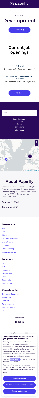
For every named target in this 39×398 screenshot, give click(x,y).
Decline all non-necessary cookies (19, 385)
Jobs (4, 232)
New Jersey (7, 273)
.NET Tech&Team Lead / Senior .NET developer (19, 78)
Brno (4, 263)
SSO (26, 333)
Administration (8, 308)
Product (5, 301)
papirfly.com (19, 317)
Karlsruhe (6, 270)
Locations (6, 245)
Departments (8, 242)
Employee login (17, 333)
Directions (19, 127)
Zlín (3, 267)
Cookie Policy (15, 359)
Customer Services (10, 294)
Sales (4, 311)
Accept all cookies (19, 378)
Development (8, 304)
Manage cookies (9, 252)
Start (4, 229)
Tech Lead (20, 66)
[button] (30, 156)
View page (19, 130)
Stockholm (6, 280)
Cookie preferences (19, 391)
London (5, 277)
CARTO (36, 170)
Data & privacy (8, 249)
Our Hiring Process (10, 239)
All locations (7, 283)
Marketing (6, 297)
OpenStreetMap (28, 170)
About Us (6, 235)
